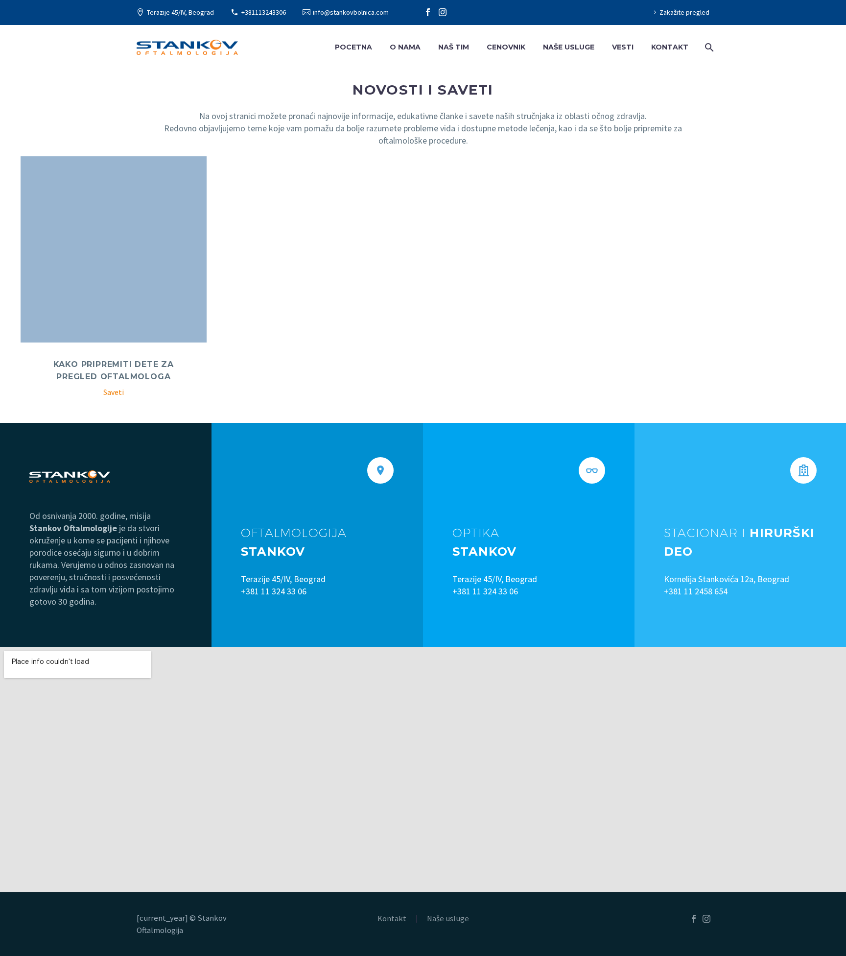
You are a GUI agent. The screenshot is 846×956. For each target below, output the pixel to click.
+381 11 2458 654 (696, 591)
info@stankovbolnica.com (351, 12)
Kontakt (669, 47)
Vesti (623, 47)
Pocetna (353, 47)
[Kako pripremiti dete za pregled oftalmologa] (114, 249)
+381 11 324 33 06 (273, 591)
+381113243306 (263, 12)
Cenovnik (506, 47)
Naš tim (453, 47)
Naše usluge (568, 47)
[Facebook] (428, 12)
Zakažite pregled (684, 12)
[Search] (708, 47)
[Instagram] (442, 12)
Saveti (113, 392)
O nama (405, 47)
